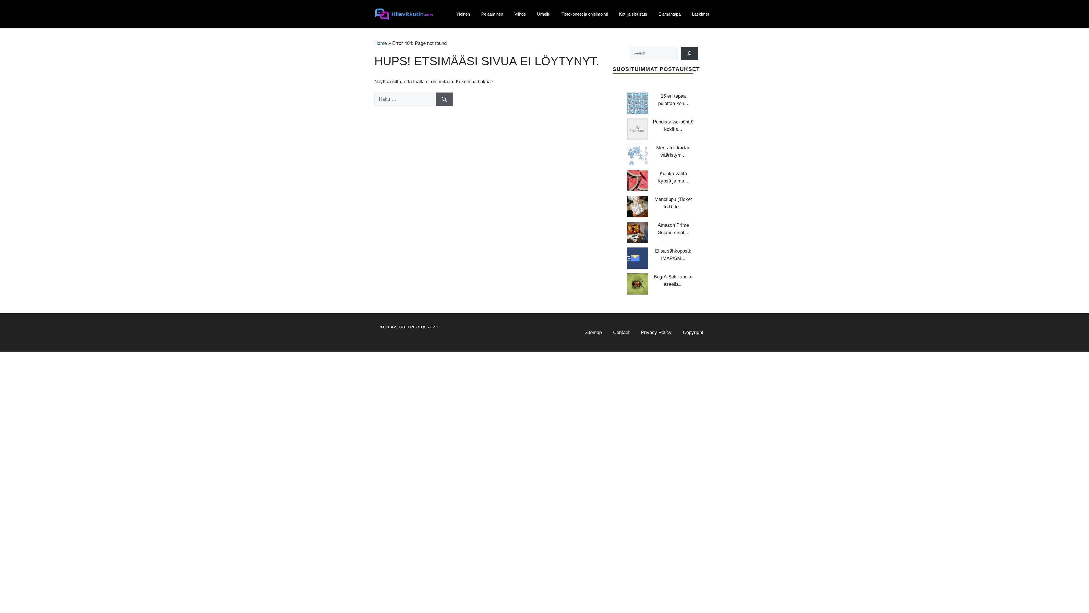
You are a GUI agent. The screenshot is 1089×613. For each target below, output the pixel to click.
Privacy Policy (656, 332)
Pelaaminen (492, 14)
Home (380, 43)
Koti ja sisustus (633, 14)
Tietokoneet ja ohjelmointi (585, 14)
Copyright (693, 332)
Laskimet (700, 14)
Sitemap (593, 332)
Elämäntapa (670, 14)
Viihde (520, 14)
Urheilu (543, 14)
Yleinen (463, 14)
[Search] (689, 53)
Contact (621, 332)
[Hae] (444, 99)
